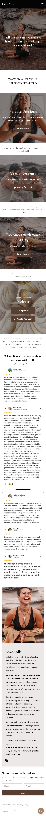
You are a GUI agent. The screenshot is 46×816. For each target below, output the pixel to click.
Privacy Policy (22, 805)
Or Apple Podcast (23, 318)
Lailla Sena (8, 4)
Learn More (23, 128)
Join (23, 793)
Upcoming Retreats (23, 187)
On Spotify (23, 310)
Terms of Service (8, 805)
